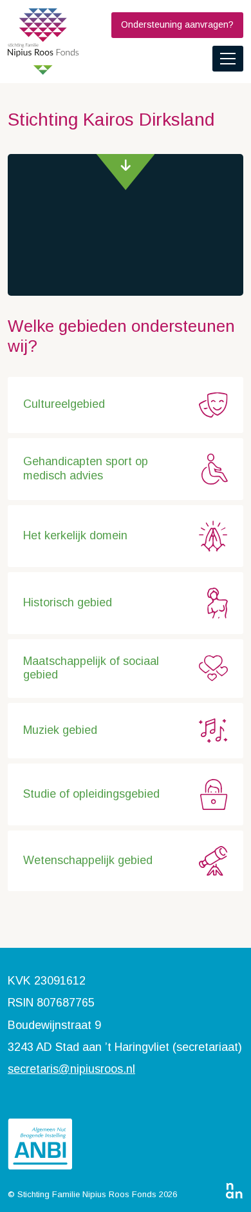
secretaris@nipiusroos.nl (71, 1069)
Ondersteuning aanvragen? (177, 24)
